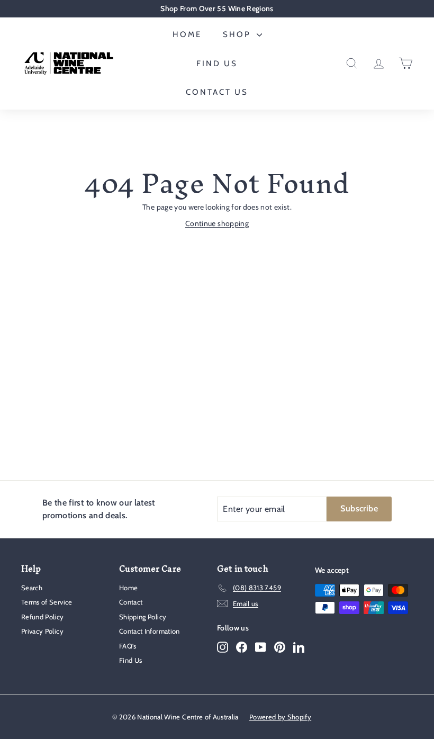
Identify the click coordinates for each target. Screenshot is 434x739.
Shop (238, 34)
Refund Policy (42, 616)
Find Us (217, 63)
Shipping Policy (142, 616)
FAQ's (128, 646)
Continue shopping (217, 223)
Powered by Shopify (280, 717)
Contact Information (149, 631)
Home (187, 34)
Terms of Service (47, 602)
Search (31, 587)
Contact (130, 602)
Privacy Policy (42, 631)
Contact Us (217, 92)
